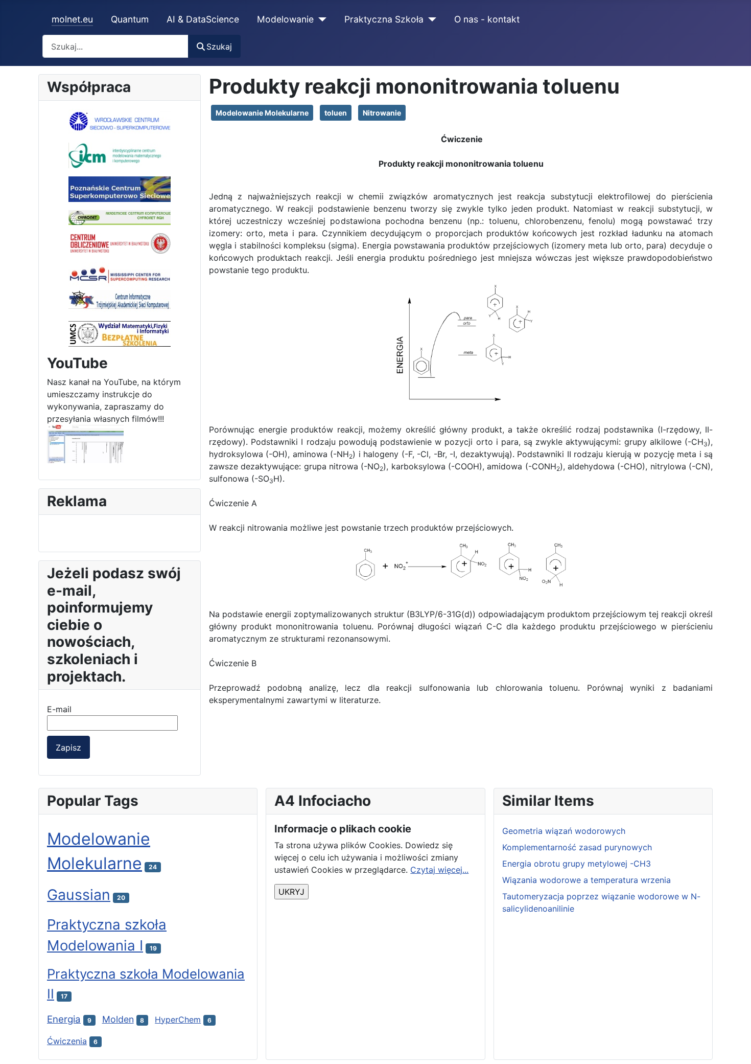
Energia (64, 1019)
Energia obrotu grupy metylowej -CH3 (576, 863)
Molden (118, 1019)
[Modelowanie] (320, 19)
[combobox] (115, 46)
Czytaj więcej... (439, 870)
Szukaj (219, 46)
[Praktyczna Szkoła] (430, 19)
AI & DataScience (203, 19)
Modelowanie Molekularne (262, 112)
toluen (335, 112)
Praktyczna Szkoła (384, 19)
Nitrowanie (382, 112)
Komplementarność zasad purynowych (577, 847)
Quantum (130, 19)
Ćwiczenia (67, 1041)
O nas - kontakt (487, 19)
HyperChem (178, 1019)
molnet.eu (72, 19)
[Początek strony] (733, 1045)
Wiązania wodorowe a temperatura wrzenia (586, 880)
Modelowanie (285, 19)
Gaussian (78, 894)
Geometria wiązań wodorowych (563, 831)
